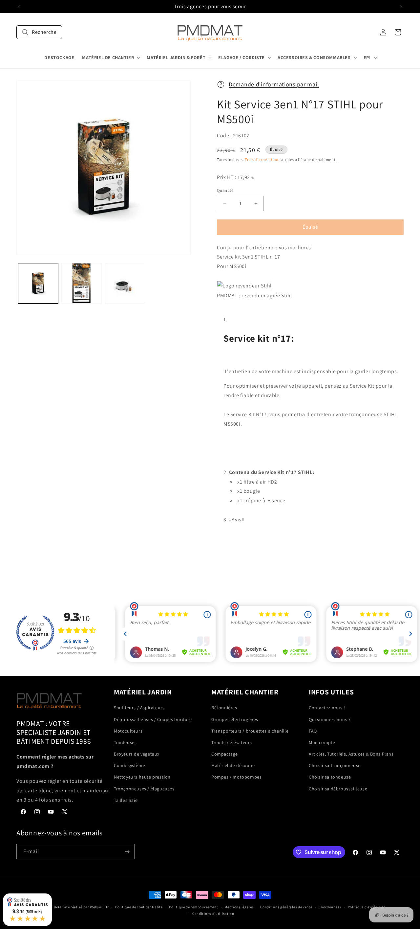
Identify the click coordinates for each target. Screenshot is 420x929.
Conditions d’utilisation (213, 913)
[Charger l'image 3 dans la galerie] (125, 283)
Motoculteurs (128, 731)
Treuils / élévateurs (231, 742)
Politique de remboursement (193, 907)
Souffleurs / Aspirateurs (139, 708)
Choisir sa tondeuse (330, 777)
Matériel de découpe (233, 765)
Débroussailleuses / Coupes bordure (153, 719)
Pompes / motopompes (236, 777)
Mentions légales (239, 907)
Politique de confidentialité (139, 907)
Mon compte (322, 742)
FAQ (313, 731)
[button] (39, 32)
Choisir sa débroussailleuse (338, 789)
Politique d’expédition (367, 907)
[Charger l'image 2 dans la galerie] (81, 283)
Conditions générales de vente (286, 907)
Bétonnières (224, 708)
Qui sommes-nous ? (329, 719)
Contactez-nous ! (327, 708)
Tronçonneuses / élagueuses (144, 789)
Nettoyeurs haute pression (142, 777)
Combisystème (129, 765)
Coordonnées (330, 907)
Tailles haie (125, 800)
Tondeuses (125, 742)
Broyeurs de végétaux (136, 754)
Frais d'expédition (262, 159)
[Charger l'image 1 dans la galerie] (38, 283)
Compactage (224, 754)
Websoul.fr (99, 907)
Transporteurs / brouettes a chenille (250, 731)
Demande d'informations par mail (274, 84)
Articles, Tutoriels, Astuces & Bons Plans (351, 754)
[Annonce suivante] (401, 6)
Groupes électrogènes (234, 719)
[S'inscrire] (127, 851)
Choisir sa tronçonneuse (335, 765)
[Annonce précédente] (18, 6)
